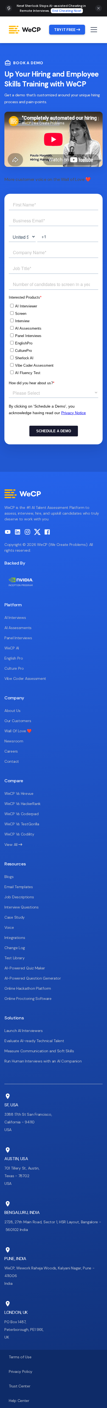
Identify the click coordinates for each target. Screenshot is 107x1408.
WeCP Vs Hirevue (18, 793)
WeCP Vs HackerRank (22, 803)
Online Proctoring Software (28, 998)
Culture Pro (14, 668)
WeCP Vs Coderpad (21, 813)
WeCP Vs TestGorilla (21, 823)
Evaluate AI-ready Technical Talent (34, 1040)
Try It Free (67, 29)
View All (13, 844)
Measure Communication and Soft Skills (39, 1050)
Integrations (14, 937)
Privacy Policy (20, 1371)
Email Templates (18, 886)
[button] (92, 29)
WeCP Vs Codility (19, 834)
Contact (11, 761)
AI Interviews (15, 617)
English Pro (13, 658)
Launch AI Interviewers (23, 1030)
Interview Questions (21, 907)
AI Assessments (18, 627)
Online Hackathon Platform (27, 988)
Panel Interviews (18, 637)
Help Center (19, 1400)
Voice (9, 927)
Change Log (14, 947)
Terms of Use (20, 1356)
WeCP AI (11, 648)
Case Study (14, 917)
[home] (27, 29)
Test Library (14, 957)
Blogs (9, 876)
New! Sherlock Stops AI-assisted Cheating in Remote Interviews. (51, 8)
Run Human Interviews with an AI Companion (43, 1061)
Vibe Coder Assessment (25, 678)
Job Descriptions (19, 896)
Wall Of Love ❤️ (18, 730)
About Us (12, 710)
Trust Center (19, 1386)
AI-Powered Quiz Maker (24, 968)
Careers (11, 751)
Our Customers (17, 720)
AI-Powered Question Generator (32, 978)
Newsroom (13, 741)
